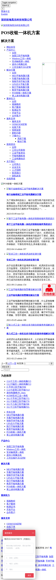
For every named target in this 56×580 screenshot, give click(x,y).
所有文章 (11, 412)
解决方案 (11, 70)
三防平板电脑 (41, 556)
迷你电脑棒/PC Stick (16, 393)
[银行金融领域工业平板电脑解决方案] (25, 189)
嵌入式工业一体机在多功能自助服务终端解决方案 (30, 333)
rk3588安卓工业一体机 (17, 395)
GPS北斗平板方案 (20, 84)
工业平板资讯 (18, 153)
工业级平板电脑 (37, 561)
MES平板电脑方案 (20, 75)
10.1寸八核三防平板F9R (18, 404)
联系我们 (16, 173)
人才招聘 (16, 170)
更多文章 (5, 367)
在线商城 (11, 178)
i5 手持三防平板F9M (16, 387)
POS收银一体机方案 (21, 93)
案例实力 (11, 98)
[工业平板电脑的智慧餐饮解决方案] (24, 289)
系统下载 (21, 138)
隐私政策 (16, 176)
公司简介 (16, 164)
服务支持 (11, 118)
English (4, 14)
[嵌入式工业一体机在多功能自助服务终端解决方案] (31, 328)
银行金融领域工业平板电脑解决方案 (24, 194)
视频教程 (16, 104)
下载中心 (16, 136)
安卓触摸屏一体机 (20, 61)
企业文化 (16, 167)
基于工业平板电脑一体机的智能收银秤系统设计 (29, 224)
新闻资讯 (11, 144)
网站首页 (11, 47)
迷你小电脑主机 (19, 64)
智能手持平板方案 (20, 81)
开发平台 (16, 113)
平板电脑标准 (18, 156)
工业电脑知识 (18, 158)
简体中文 (5, 5)
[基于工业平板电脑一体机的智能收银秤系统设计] (30, 218)
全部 (14, 53)
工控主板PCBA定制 (21, 67)
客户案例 (16, 107)
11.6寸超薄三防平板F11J (18, 390)
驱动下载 (21, 141)
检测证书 (16, 110)
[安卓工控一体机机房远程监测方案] (24, 254)
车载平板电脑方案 (20, 78)
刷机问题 (16, 133)
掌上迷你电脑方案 (20, 96)
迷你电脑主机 (44, 565)
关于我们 (11, 161)
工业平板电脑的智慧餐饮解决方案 (23, 295)
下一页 (13, 363)
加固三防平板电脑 (20, 55)
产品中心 (11, 50)
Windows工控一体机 (21, 58)
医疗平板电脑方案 (20, 87)
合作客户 (16, 116)
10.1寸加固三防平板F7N (18, 401)
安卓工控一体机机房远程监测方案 (23, 260)
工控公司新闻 (18, 150)
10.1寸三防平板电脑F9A (18, 407)
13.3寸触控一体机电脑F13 (19, 384)
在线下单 (16, 127)
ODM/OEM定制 (19, 124)
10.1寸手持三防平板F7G (18, 398)
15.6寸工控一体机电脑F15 (19, 381)
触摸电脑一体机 (38, 569)
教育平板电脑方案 (20, 90)
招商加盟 (16, 130)
